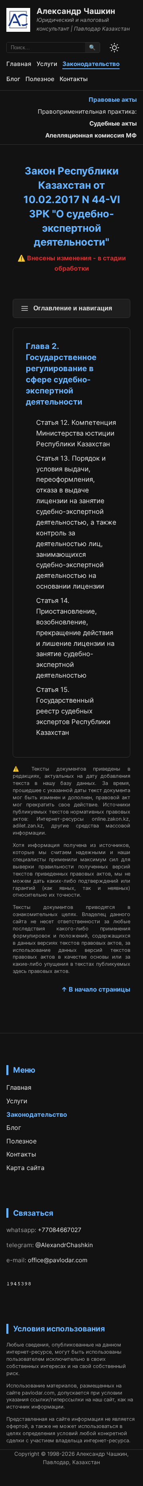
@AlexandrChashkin (64, 1245)
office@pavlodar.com (57, 1260)
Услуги (47, 64)
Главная (18, 64)
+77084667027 (59, 1230)
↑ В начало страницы (95, 989)
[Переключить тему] (114, 48)
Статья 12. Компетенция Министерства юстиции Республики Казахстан (76, 433)
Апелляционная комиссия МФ (91, 135)
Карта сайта (25, 1168)
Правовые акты (113, 99)
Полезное (39, 79)
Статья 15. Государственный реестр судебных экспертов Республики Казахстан (73, 711)
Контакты (74, 79)
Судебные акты (113, 123)
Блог (13, 79)
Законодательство (91, 64)
